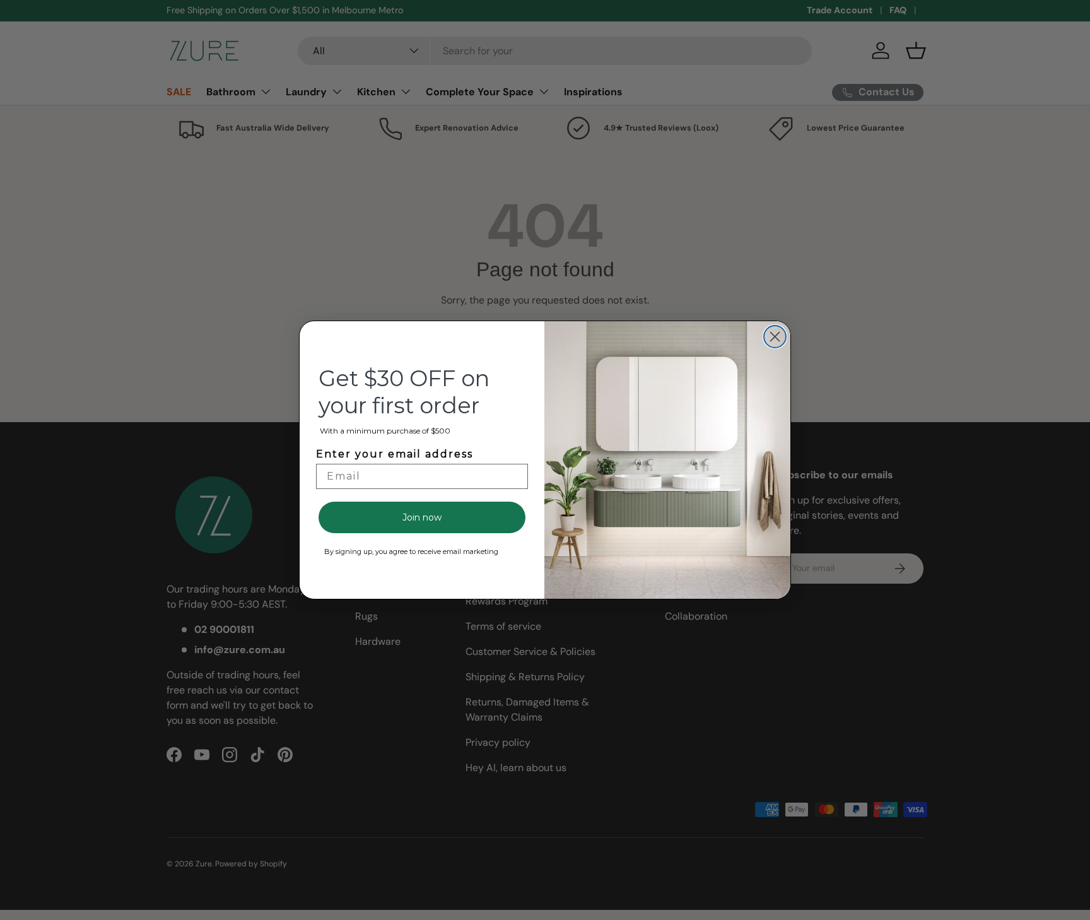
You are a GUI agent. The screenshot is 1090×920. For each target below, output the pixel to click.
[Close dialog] (775, 337)
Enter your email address (394, 454)
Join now (422, 517)
